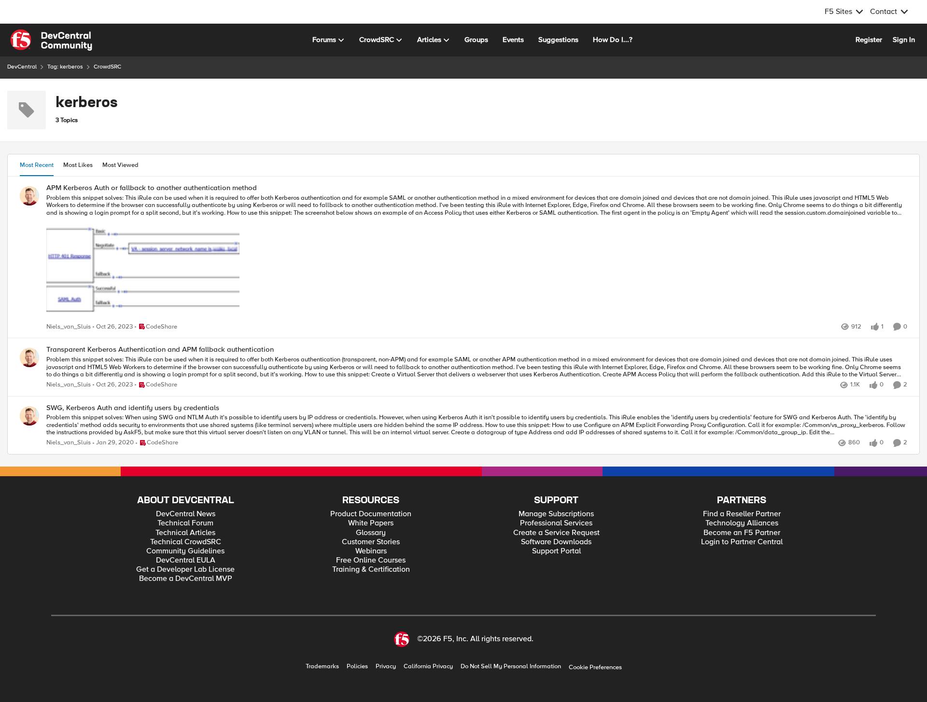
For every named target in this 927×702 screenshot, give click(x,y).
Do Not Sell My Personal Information (511, 666)
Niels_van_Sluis (68, 326)
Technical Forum (185, 523)
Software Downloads (556, 542)
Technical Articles (185, 532)
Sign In (904, 39)
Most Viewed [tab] (120, 165)
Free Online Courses (371, 560)
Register (869, 39)
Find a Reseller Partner (742, 514)
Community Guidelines (185, 551)
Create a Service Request (556, 532)
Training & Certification (371, 569)
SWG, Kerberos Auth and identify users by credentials (132, 408)
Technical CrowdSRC (185, 542)
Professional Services (556, 523)
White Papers (370, 523)
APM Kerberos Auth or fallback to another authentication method (151, 188)
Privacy (386, 666)
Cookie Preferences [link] (595, 667)
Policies (357, 666)
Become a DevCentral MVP (185, 578)
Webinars (371, 551)
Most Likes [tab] (78, 165)
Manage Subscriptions (556, 514)
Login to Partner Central (742, 542)
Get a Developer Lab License (185, 569)
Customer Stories (371, 542)
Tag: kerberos (65, 66)
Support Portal (556, 551)
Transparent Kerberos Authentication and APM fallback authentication (160, 349)
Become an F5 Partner (741, 532)
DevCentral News (185, 514)
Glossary (371, 532)
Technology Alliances (741, 523)
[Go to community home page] (51, 40)
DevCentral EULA (185, 560)
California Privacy (428, 666)
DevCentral (22, 66)
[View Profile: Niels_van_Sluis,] (29, 196)
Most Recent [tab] (37, 165)
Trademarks (322, 666)
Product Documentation (370, 514)
